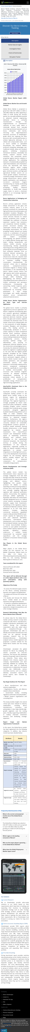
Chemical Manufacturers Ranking (11, 1010)
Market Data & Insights (15, 45)
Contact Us (6, 997)
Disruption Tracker (15, 57)
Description (15, 41)
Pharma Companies (8, 1012)
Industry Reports (8, 6)
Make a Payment (7, 1004)
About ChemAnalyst (8, 994)
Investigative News (15, 49)
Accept (4, 1030)
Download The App (8, 999)
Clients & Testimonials (15, 53)
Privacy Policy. (7, 1023)
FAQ (4, 1002)
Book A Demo (15, 33)
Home (2, 6)
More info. (9, 1026)
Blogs (4, 1017)
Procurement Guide (8, 1015)
